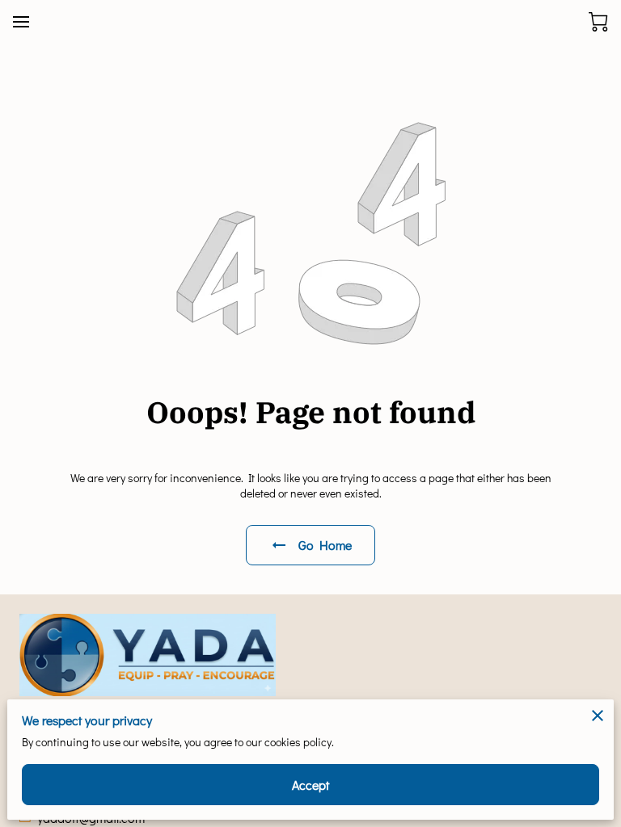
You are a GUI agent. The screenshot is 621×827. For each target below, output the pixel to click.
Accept (311, 784)
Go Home (325, 544)
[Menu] (21, 21)
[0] (598, 21)
